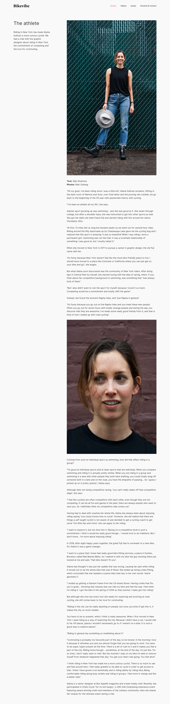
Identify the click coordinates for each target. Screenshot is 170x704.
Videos (123, 6)
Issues (133, 6)
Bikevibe (21, 5)
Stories (113, 6)
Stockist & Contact (148, 6)
